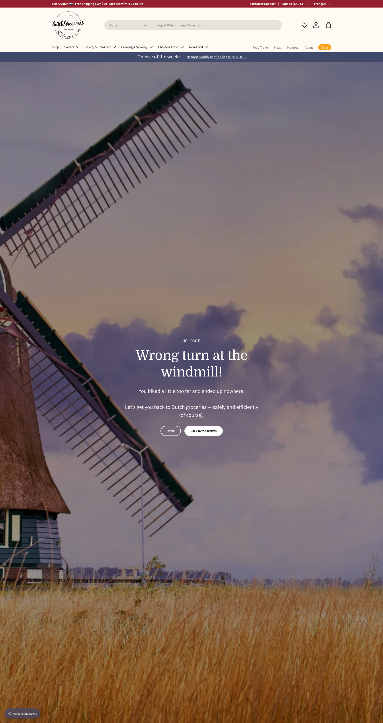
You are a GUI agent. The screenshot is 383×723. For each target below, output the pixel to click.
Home (171, 431)
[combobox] (193, 25)
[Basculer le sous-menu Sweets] (77, 47)
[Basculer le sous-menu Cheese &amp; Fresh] (182, 47)
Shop (55, 47)
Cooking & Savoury (134, 47)
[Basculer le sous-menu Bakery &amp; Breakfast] (114, 47)
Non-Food (196, 47)
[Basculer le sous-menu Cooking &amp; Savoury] (151, 47)
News (278, 47)
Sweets (69, 47)
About (309, 47)
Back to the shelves (204, 431)
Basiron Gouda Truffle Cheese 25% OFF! (216, 57)
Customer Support (263, 4)
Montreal (293, 47)
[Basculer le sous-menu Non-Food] (206, 47)
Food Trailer (260, 47)
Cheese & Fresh (168, 47)
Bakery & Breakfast (98, 47)
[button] (328, 25)
